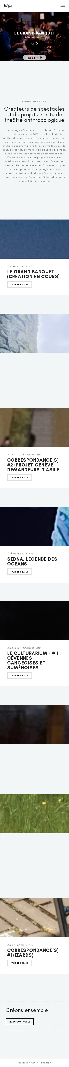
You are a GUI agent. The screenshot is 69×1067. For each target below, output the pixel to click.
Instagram (45, 1062)
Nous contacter (19, 1022)
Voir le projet (19, 284)
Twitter (34, 1062)
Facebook (23, 1062)
